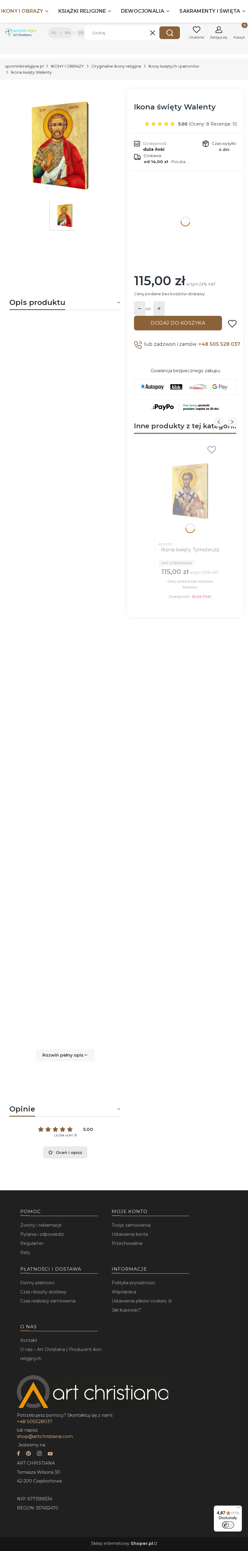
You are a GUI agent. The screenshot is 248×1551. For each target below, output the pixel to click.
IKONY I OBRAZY (67, 66)
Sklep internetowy (122, 1543)
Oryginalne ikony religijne (116, 66)
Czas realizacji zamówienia (48, 1301)
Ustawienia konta (130, 1234)
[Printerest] (28, 1454)
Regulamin (32, 1243)
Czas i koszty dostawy (43, 1292)
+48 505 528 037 (219, 344)
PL (54, 32)
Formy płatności (37, 1282)
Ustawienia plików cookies (140, 1301)
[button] (169, 32)
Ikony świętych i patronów (173, 66)
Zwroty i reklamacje (41, 1225)
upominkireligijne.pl (24, 66)
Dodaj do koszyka (178, 323)
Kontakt (28, 1340)
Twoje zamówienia (131, 1225)
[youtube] (50, 1454)
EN (67, 32)
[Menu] (238, 1509)
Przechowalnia (127, 1243)
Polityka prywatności (133, 1282)
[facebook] (18, 1454)
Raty (25, 1252)
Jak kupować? (126, 1310)
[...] (60, 145)
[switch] (228, 1525)
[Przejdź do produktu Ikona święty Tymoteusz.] (190, 490)
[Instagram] (39, 1454)
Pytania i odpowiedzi (42, 1234)
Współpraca (124, 1292)
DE (81, 32)
